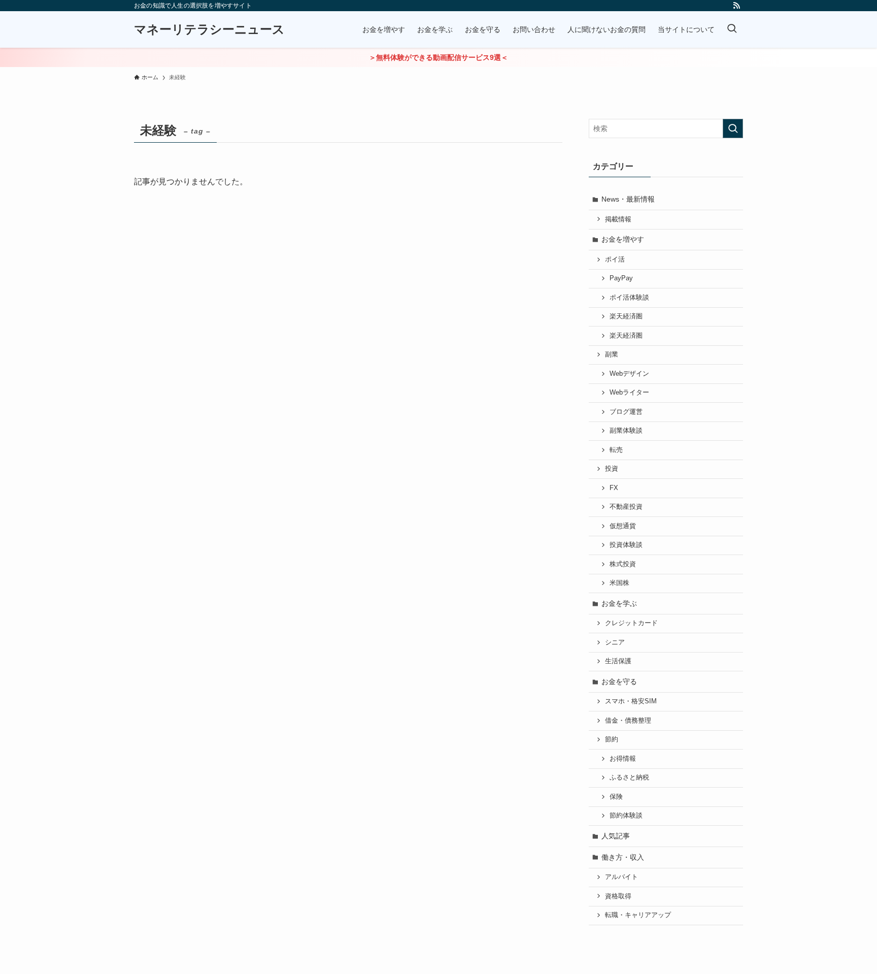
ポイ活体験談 (629, 297)
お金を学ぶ (619, 603)
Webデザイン (629, 373)
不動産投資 (626, 506)
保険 (616, 796)
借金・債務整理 (628, 720)
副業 (611, 354)
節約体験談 (626, 815)
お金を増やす (622, 239)
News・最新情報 (628, 199)
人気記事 (615, 836)
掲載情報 (618, 219)
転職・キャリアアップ (638, 915)
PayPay (621, 278)
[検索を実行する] (733, 128)
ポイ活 (615, 259)
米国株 (619, 583)
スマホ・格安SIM (631, 701)
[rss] (736, 5)
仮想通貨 (623, 526)
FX (614, 488)
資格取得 (618, 896)
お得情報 (623, 758)
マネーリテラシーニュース (209, 29)
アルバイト (621, 877)
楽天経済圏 (626, 316)
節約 (611, 739)
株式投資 (623, 564)
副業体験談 (626, 430)
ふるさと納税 (629, 777)
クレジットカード (631, 623)
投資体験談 (626, 544)
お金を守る (619, 681)
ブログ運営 (626, 411)
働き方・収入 (622, 857)
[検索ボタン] (732, 29)
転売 (616, 449)
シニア (615, 642)
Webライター (629, 392)
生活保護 (618, 661)
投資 (611, 468)
